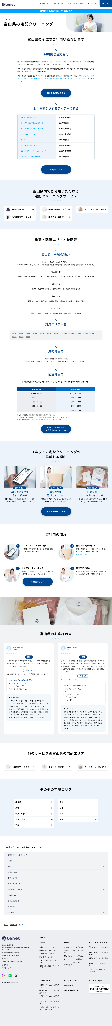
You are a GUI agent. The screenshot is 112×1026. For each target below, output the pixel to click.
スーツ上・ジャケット (28, 117)
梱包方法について (82, 554)
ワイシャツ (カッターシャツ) (30, 156)
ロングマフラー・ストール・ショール (33, 151)
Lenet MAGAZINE (72, 990)
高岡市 (21, 333)
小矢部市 (63, 333)
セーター (23, 140)
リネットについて (71, 980)
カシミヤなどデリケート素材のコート (53, 78)
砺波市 (55, 333)
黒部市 (48, 333)
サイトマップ (6, 968)
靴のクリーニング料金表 (73, 959)
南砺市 (71, 333)
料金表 (10, 861)
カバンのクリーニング (94, 209)
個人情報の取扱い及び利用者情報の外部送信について (15, 948)
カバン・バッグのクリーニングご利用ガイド (49, 1008)
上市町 (92, 333)
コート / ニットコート (27, 134)
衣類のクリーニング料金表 (74, 947)
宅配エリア (12, 866)
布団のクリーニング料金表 (74, 956)
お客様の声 (12, 895)
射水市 (78, 333)
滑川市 (42, 333)
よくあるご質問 (13, 901)
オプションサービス (15, 884)
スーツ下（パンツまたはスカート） (32, 123)
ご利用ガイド (13, 878)
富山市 (14, 333)
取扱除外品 (12, 907)
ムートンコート (73, 78)
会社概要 (5, 965)
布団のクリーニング (57, 209)
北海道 (18, 802)
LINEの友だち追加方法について (12, 962)
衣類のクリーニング (21, 209)
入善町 (21, 337)
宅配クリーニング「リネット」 (58, 62)
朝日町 (28, 337)
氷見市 (35, 333)
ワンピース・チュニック (28, 145)
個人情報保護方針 (7, 945)
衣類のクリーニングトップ (17, 855)
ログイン (107, 3)
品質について (13, 872)
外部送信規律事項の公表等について (13, 952)
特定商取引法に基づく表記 (10, 955)
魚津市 (28, 333)
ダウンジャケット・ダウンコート (31, 128)
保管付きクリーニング (21, 217)
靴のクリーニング (56, 217)
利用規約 (11, 912)
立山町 (14, 337)
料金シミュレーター (15, 889)
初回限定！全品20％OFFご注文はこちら (56, 11)
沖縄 (61, 819)
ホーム (6, 925)
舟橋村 (85, 333)
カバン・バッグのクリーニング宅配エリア (98, 970)
